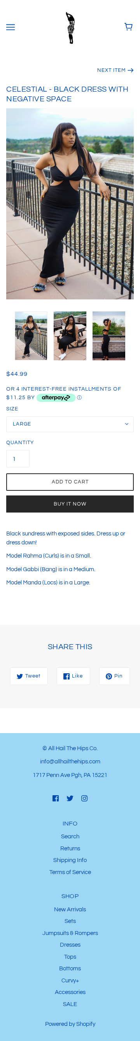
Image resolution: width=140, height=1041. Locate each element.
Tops (70, 957)
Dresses (70, 945)
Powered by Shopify (70, 1024)
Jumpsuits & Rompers (70, 933)
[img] (56, 798)
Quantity (18, 442)
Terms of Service (70, 872)
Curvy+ (70, 981)
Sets (70, 921)
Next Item (111, 70)
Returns (70, 849)
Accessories (70, 992)
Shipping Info (70, 860)
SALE (70, 1004)
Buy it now (70, 504)
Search (70, 836)
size (12, 409)
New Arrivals (70, 909)
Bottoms (70, 968)
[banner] (69, 27)
